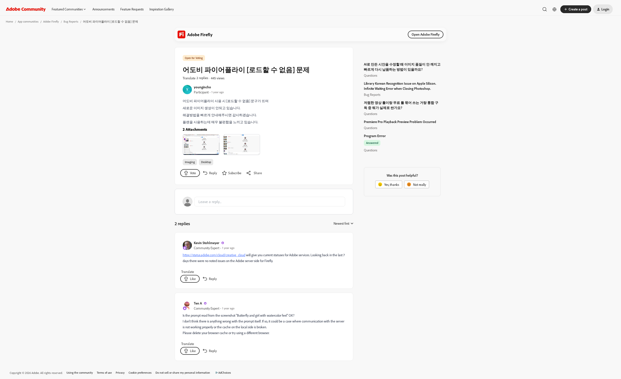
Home (9, 21)
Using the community (79, 372)
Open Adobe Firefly (426, 34)
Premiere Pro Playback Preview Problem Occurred (400, 122)
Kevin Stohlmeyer (206, 243)
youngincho (202, 87)
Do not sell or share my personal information (182, 372)
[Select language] (554, 9)
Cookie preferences (140, 372)
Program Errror (375, 136)
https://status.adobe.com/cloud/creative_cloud (214, 255)
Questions (370, 75)
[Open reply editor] (264, 201)
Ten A (198, 303)
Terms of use (104, 372)
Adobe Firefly (51, 21)
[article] (263, 261)
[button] (575, 9)
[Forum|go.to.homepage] (26, 9)
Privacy (120, 372)
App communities (28, 21)
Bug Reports (71, 21)
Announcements (103, 9)
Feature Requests (132, 9)
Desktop (206, 162)
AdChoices (224, 372)
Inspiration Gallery (161, 9)
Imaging (190, 162)
